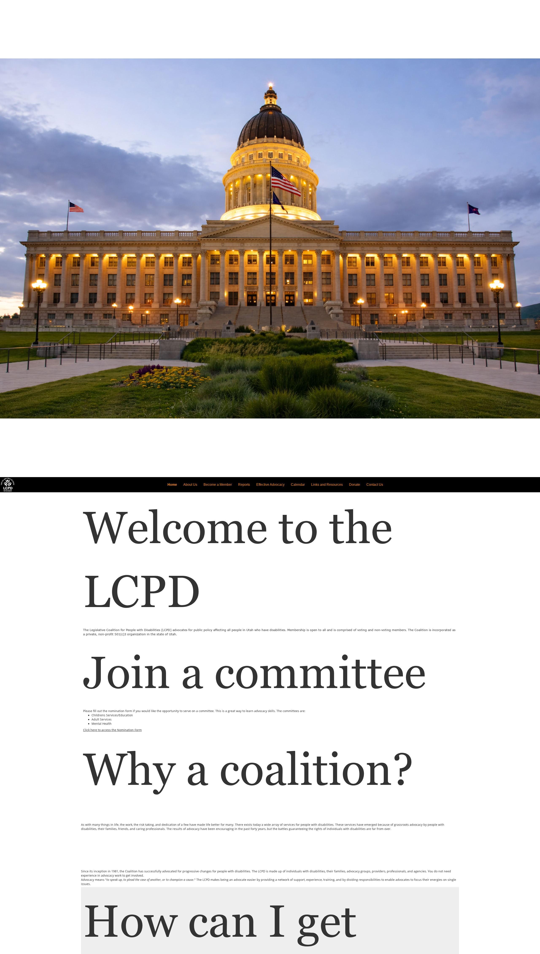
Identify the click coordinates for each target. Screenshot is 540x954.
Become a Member (218, 484)
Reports (244, 484)
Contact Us (374, 484)
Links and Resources (327, 484)
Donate (354, 484)
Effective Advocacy (270, 484)
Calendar (298, 484)
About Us (190, 484)
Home (172, 484)
